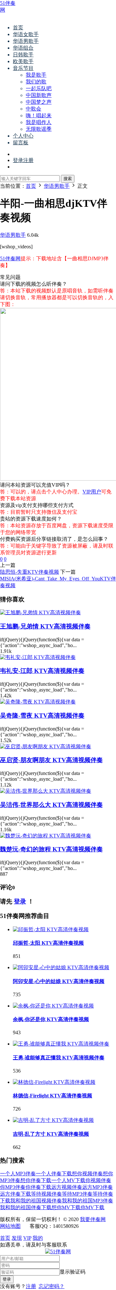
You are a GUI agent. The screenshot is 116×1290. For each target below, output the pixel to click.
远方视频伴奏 (66, 1187)
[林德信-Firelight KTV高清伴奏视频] (54, 1082)
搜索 (67, 178)
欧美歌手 (23, 61)
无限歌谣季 (39, 129)
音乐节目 (23, 68)
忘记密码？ (51, 1286)
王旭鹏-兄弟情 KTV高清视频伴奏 (45, 626)
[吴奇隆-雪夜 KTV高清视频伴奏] (38, 701)
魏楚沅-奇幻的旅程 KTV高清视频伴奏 (51, 849)
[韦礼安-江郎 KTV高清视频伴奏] (38, 657)
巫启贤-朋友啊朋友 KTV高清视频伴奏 (51, 760)
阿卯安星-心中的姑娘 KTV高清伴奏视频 (58, 981)
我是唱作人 (39, 122)
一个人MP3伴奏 (18, 1173)
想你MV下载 (66, 1207)
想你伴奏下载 (35, 1180)
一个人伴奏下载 (54, 1173)
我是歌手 (36, 75)
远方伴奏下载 (15, 1194)
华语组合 (23, 48)
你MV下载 (92, 1207)
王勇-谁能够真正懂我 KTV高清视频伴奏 (58, 1057)
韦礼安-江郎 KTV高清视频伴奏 (42, 670)
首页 (18, 27)
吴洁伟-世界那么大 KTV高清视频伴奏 (51, 804)
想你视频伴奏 (87, 1173)
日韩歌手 (23, 54)
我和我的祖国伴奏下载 (26, 1207)
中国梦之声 (39, 102)
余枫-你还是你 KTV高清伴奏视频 (51, 1019)
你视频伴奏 (98, 1180)
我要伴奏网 (93, 1219)
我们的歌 (36, 81)
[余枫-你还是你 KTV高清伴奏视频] (53, 1005)
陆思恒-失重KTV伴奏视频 (29, 572)
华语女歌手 (26, 34)
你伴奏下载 (38, 1187)
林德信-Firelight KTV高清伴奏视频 (52, 1095)
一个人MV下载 (68, 1180)
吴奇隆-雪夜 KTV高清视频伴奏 (42, 715)
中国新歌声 (39, 95)
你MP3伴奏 (12, 1187)
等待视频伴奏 (46, 1194)
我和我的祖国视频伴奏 (36, 1200)
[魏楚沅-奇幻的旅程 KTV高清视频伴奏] (45, 835)
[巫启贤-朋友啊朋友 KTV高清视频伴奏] (45, 746)
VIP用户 (91, 491)
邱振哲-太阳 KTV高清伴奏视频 (48, 943)
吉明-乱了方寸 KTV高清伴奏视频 (51, 1134)
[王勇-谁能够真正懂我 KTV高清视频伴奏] (61, 1043)
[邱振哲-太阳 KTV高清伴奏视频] (51, 929)
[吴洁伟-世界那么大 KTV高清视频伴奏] (45, 791)
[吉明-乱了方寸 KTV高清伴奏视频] (53, 1120)
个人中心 (23, 136)
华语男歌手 (26, 41)
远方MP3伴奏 (97, 1187)
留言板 (20, 142)
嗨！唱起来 (39, 115)
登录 (20, 901)
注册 (31, 1286)
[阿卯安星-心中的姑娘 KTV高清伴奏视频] (61, 967)
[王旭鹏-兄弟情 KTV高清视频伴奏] (40, 612)
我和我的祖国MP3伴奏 (87, 1200)
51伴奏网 (10, 258)
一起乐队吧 (39, 88)
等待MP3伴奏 (77, 1194)
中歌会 (33, 108)
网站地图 (10, 1226)
